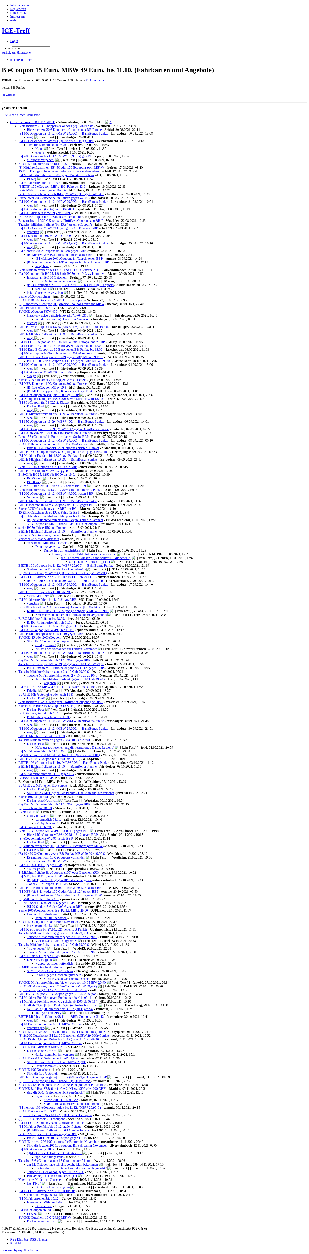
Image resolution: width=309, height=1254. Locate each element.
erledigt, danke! (45, 645)
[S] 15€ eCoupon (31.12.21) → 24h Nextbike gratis (52, 990)
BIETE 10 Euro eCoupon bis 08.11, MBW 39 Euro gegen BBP (60, 887)
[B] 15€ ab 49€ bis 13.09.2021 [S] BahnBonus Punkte (54, 433)
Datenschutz (18, 13)
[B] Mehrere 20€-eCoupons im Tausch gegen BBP (52, 251)
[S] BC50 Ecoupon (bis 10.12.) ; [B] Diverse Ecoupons (55, 1115)
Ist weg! (32, 1213)
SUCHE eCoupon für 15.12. (37, 1111)
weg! (30, 137)
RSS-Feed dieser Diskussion (21, 115)
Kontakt (15, 1243)
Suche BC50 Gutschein (34, 296)
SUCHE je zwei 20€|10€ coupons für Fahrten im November (58, 1141)
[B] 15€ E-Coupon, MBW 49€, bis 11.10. (46, 630)
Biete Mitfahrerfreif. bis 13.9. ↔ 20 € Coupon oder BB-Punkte (60, 489)
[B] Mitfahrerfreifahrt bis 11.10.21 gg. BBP (47, 599)
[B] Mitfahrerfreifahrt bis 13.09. (39, 182)
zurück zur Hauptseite (16, 52)
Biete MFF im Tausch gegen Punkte (42, 190)
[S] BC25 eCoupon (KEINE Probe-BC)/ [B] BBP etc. (54, 1081)
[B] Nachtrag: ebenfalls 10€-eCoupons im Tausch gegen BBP (68, 262)
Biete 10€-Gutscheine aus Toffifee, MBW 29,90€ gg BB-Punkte (61, 194)
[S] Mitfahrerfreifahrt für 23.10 (38, 899)
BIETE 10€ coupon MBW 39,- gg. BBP (45, 471)
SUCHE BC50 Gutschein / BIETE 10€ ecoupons (51, 300)
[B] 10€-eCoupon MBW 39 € (46, 387)
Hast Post (33, 850)
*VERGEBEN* (38, 596)
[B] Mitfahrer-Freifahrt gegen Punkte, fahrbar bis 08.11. (55, 997)
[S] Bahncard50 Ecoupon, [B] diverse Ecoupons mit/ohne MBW (61, 304)
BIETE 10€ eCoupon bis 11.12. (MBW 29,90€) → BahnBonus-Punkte (65, 565)
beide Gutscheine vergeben (45, 292)
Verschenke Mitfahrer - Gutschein (40, 1179)
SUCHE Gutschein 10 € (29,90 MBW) (44, 1217)
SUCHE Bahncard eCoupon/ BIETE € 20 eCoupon (53, 444)
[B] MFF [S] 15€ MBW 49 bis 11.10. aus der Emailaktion (56, 687)
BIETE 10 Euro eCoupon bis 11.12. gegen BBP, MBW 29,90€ (69, 361)
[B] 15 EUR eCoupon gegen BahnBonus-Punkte (51, 1122)
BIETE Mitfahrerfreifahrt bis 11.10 (41, 736)
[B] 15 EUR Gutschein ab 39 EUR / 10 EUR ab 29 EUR (56, 577)
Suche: (6, 48)
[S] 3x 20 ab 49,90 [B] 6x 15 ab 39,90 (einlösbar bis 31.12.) (58, 1005)
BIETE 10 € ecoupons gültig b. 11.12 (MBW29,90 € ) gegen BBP (62, 1077)
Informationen (19, 5)
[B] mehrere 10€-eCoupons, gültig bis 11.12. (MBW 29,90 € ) (59, 1107)
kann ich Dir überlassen (42, 914)
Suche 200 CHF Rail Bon (61, 1100)
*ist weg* (33, 869)
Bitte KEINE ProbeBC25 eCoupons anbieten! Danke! (63, 448)
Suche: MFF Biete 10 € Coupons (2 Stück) (46, 706)
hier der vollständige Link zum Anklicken (62, 319)
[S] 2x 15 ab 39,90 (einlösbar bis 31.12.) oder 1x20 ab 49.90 (58, 1039)
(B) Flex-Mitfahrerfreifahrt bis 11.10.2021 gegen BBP (54, 660)
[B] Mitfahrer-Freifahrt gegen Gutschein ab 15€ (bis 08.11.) (57, 1001)
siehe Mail (42, 289)
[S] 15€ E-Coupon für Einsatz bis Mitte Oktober (50, 217)
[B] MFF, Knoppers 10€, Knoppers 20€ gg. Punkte (52, 383)
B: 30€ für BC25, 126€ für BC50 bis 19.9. (46, 474)
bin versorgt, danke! (40, 925)
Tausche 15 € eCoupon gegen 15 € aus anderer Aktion (54, 1160)
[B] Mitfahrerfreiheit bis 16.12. (38, 1198)
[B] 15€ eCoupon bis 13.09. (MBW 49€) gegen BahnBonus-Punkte (63, 429)
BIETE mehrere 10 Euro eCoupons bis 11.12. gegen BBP (56, 505)
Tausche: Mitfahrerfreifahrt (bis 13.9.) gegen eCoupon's (55, 224)
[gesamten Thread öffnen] (108, 122)
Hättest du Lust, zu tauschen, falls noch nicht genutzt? (71, 1168)
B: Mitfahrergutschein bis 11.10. (39, 713)
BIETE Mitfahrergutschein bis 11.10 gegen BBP (50, 634)
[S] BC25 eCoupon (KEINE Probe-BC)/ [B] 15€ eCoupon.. (58, 524)
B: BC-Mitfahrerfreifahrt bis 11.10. (50, 622)
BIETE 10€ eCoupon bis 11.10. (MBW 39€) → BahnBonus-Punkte (63, 762)
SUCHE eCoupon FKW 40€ (37, 311)
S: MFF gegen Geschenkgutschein (41, 967)
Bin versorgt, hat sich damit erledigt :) (52, 1176)
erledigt (32, 323)
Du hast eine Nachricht (42, 800)
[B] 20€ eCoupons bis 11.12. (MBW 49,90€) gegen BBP (56, 156)
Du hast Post (35, 789)
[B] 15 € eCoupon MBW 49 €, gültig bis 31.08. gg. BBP (56, 141)
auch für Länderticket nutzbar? (47, 145)
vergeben (33, 232)
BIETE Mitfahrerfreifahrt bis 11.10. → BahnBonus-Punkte (57, 531)
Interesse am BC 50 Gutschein (47, 277)
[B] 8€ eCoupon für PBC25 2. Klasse (43, 402)
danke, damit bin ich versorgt (54, 1054)
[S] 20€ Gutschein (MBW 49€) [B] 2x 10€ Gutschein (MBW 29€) (62, 573)
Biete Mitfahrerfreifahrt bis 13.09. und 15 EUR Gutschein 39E (60, 270)
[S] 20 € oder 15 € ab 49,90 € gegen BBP (46, 903)
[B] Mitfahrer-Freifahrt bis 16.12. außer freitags (49, 1126)
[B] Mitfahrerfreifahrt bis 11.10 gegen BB (46, 774)
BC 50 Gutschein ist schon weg (56, 281)
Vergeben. (42, 266)
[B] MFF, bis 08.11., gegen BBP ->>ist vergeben (59, 880)
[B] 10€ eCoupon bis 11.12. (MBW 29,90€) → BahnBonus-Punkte (63, 133)
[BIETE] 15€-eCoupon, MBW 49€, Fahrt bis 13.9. (52, 186)
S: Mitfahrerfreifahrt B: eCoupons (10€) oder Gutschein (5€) (58, 872)
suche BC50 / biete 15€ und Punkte (42, 527)
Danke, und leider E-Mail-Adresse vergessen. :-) (84, 554)
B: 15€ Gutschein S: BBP (35, 778)
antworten (8, 94)
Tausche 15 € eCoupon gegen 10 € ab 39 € (55, 1172)
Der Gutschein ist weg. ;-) (52, 1187)
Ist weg (32, 179)
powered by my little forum (20, 1250)
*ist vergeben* (36, 948)
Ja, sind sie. (42, 1096)
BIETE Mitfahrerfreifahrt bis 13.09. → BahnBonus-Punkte (57, 334)
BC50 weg (34, 482)
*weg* (31, 376)
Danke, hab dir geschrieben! (62, 550)
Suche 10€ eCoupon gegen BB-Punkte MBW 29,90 (53, 910)
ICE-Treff (16, 30)
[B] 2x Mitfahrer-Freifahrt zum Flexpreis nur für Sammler (65, 520)
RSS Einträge (19, 1239)
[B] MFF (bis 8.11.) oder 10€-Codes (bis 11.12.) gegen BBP (58, 891)
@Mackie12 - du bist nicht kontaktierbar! (54, 1153)
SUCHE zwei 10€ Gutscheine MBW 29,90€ (48, 1058)
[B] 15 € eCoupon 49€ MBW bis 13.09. (45, 236)
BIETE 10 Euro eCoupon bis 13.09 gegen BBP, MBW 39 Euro (60, 357)
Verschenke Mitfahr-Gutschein (38, 539)
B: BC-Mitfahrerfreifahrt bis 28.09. (41, 618)
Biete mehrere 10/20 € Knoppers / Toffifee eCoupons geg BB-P (60, 220)
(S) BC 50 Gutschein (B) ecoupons (41, 1119)
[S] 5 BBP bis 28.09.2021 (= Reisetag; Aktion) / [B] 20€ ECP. (59, 607)
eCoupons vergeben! (40, 160)
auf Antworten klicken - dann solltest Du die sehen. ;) (96, 558)
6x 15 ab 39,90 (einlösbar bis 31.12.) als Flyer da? (60, 1009)
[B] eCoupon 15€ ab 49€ (35, 827)
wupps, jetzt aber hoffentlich (54, 963)
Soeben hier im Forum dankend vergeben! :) (56, 569)
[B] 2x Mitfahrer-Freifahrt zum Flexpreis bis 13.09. (52, 516)
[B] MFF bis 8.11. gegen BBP (38, 956)
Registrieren (18, 9)
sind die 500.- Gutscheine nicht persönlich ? (56, 1092)
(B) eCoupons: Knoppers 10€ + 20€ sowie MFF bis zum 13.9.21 (61, 399)
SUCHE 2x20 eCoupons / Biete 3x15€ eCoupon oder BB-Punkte (62, 1085)
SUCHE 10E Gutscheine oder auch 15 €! (46, 694)
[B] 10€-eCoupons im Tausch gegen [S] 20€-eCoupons (55, 353)
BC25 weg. (34, 478)
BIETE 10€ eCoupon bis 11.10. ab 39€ (44, 592)
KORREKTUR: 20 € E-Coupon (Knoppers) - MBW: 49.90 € (68, 611)
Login (14, 41)
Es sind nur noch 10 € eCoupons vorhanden (56, 857)
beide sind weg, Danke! (42, 1195)
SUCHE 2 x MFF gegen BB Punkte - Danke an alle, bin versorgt (70, 793)
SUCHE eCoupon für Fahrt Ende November (48, 922)
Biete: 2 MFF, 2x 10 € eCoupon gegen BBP (47, 1134)
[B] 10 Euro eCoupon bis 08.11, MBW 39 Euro (50, 1024)
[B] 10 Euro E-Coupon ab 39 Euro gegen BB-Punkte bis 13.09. (60, 349)
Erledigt (32, 690)
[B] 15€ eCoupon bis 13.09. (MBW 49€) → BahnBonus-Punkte (61, 421)
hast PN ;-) (34, 1183)
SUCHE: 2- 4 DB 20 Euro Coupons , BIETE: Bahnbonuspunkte (61, 1032)
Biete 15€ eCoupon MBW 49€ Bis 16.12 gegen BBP (53, 831)
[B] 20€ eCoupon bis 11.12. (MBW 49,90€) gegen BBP (55, 493)
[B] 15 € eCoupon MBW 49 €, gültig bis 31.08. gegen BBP (58, 228)
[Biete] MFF (26, 812)
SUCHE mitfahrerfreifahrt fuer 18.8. (42, 164)
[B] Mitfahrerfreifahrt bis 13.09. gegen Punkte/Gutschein (56, 175)
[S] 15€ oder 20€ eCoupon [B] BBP (42, 884)
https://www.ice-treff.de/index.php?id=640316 (57, 315)
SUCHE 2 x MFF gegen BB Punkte (42, 785)
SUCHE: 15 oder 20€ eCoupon (39, 637)
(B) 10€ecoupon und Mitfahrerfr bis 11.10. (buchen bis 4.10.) (59, 755)
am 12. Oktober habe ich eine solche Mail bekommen (62, 1164)
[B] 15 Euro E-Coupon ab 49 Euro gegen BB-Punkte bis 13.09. (60, 345)
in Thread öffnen (21, 59)
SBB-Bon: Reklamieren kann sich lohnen (71, 1104)
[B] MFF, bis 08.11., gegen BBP (40, 865)
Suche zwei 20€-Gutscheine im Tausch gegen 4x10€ (53, 198)
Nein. (39, 148)
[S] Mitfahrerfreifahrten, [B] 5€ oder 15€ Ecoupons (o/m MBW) (61, 167)
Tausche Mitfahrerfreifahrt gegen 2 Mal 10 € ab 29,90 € (55, 740)
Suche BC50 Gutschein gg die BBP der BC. (47, 508)
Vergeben (33, 497)
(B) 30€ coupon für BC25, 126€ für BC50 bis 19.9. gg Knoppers (61, 273)
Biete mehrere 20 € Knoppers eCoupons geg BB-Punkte (55, 126)
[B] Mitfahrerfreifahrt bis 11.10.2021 (42, 751)
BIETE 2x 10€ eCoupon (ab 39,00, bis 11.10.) (49, 759)
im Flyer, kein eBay (48, 1013)
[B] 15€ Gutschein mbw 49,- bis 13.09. (44, 213)
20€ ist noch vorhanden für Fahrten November (66, 649)
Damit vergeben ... (47, 546)
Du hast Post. (36, 406)
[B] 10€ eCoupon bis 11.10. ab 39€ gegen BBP (49, 626)
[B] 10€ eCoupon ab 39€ (35, 1210)
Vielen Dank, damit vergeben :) (56, 941)
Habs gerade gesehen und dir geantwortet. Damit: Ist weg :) (74, 747)
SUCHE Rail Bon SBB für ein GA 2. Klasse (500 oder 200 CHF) (62, 1088)
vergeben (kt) (36, 1028)
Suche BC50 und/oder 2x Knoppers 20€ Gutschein (52, 380)
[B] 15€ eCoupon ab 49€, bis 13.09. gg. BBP (48, 395)
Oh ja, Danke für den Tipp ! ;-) (89, 562)
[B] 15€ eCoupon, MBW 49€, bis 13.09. (45, 372)
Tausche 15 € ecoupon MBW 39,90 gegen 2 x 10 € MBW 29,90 (61, 664)
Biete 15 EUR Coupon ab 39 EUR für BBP (47, 467)
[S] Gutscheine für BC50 (35, 808)
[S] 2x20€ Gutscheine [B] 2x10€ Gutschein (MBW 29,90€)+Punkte (63, 1035)
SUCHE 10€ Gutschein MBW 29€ (41, 1047)
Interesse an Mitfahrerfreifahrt (46, 1202)
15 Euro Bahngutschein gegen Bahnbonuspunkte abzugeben (58, 171)
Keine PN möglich (39, 960)
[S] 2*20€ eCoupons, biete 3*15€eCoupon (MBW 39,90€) (57, 986)
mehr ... (15, 20)
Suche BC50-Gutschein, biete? (38, 535)
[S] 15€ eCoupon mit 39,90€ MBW (42, 861)
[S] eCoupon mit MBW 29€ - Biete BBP (45, 838)
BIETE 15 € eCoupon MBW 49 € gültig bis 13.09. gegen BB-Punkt (63, 452)
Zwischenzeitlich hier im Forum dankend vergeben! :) (71, 615)
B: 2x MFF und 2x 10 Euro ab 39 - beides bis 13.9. (52, 486)
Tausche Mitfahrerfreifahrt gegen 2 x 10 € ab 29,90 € (53, 671)
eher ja (39, 152)
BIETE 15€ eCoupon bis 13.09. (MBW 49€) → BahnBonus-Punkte (63, 327)
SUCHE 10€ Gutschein (34, 1069)
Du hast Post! (36, 698)
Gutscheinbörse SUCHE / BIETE (32, 122)
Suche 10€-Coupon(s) (33, 797)
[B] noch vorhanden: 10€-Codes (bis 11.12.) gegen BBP (64, 895)
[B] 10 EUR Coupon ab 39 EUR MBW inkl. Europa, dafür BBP (61, 342)
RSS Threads (39, 1239)
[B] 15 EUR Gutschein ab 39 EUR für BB (46, 1191)
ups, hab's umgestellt (49, 1157)
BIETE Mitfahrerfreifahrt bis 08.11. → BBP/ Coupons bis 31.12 (61, 1016)
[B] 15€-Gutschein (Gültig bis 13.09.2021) (46, 209)
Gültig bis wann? (38, 815)
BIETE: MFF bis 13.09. (34, 308)
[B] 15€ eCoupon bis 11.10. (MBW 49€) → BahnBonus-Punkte (61, 652)
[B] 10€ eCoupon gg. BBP (36, 1149)
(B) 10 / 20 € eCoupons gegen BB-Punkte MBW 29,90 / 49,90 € (61, 853)
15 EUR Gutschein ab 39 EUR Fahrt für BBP (48, 512)
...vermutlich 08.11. (48, 819)
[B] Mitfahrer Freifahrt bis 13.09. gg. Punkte (47, 455)
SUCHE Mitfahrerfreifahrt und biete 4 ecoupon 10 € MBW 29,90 (62, 982)
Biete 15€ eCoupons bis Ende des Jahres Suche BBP (53, 436)
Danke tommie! (45, 1066)
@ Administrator (96, 80)
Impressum (17, 16)
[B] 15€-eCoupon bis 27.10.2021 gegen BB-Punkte (52, 929)
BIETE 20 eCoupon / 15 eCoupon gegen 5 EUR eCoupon (57, 994)
